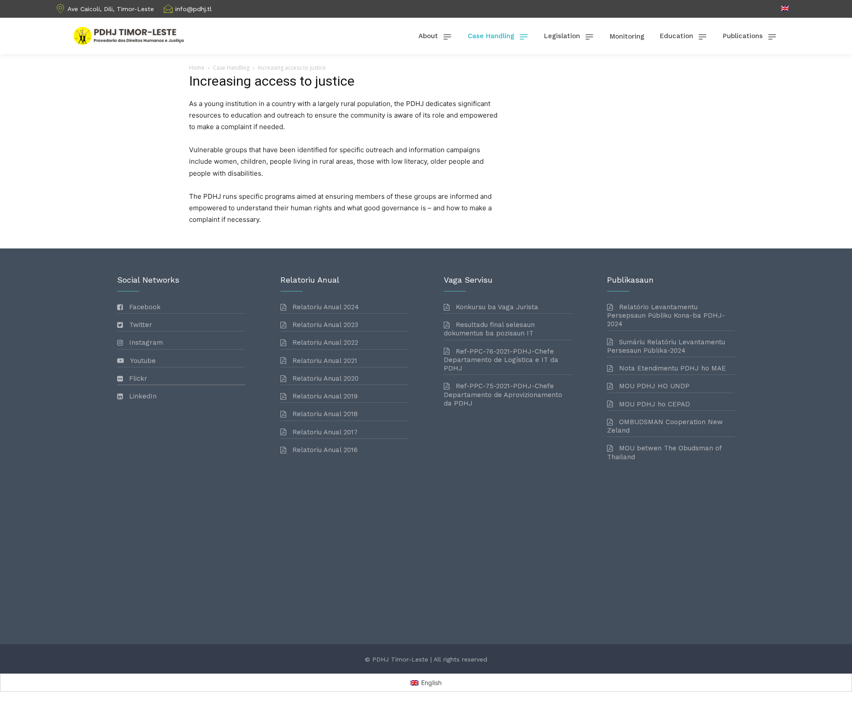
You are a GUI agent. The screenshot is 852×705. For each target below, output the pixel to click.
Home (197, 67)
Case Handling (231, 67)
